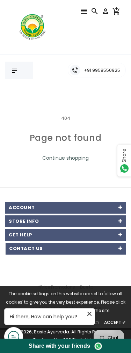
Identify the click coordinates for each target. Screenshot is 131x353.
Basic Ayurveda (51, 331)
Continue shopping (65, 157)
